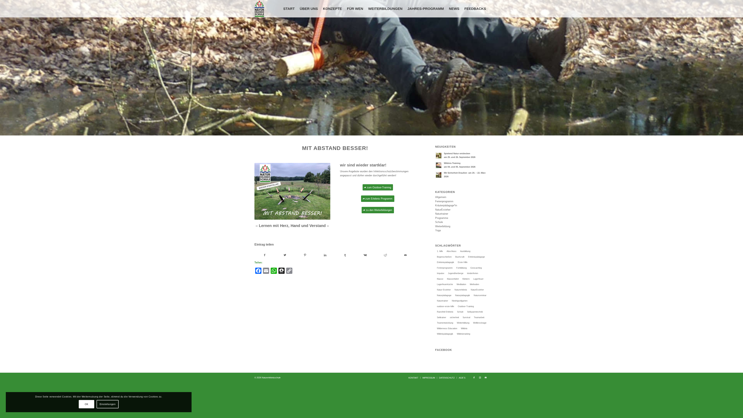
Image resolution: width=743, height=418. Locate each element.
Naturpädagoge (444, 295)
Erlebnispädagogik (445, 262)
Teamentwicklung (445, 323)
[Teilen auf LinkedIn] (325, 255)
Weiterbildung (442, 226)
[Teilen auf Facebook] (265, 255)
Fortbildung (461, 268)
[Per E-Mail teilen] (405, 255)
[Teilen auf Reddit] (385, 255)
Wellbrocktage (479, 323)
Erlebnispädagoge (476, 257)
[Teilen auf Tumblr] (345, 255)
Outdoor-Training (466, 306)
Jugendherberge (455, 273)
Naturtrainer (441, 213)
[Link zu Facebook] (474, 377)
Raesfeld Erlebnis (445, 312)
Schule (439, 222)
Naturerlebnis (461, 290)
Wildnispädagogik (445, 334)
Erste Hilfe (462, 262)
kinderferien (472, 273)
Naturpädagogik (462, 295)
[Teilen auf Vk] (365, 255)
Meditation (461, 284)
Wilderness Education (447, 328)
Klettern (466, 279)
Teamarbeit (479, 317)
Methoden (474, 284)
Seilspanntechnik (475, 312)
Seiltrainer (441, 317)
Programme (441, 218)
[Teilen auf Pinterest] (305, 255)
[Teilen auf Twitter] (285, 255)
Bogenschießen (444, 257)
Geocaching (476, 268)
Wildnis (464, 328)
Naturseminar (480, 295)
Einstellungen (108, 404)
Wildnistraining (463, 334)
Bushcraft (459, 257)
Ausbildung (465, 251)
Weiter (739, 67)
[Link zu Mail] (486, 377)
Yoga (438, 230)
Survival (466, 317)
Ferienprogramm (444, 201)
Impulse (440, 273)
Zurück (3, 67)
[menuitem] (289, 8)
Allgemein (440, 197)
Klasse (440, 279)
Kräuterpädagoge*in (446, 205)
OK (86, 404)
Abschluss (451, 251)
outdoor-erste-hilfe (445, 306)
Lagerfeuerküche (445, 284)
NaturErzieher (442, 209)
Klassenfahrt (453, 279)
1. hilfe (440, 251)
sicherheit (454, 317)
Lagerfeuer (478, 279)
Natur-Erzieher (444, 290)
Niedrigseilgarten (459, 301)
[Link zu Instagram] (480, 377)
